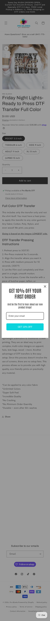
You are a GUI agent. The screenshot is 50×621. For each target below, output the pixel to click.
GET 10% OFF (25, 327)
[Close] (45, 286)
